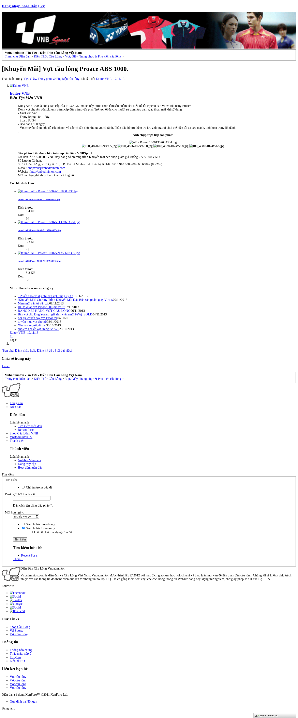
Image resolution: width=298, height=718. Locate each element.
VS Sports (16, 630)
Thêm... (18, 559)
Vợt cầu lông (18, 676)
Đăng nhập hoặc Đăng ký (23, 6)
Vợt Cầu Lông (19, 634)
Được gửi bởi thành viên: (21, 494)
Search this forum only (40, 528)
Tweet (6, 366)
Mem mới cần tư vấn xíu (33, 303)
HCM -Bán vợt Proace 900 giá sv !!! (41, 307)
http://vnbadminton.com (45, 171)
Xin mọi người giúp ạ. (32, 325)
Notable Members (29, 460)
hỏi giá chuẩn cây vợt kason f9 (37, 318)
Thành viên (17, 440)
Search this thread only (40, 524)
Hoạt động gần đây (30, 467)
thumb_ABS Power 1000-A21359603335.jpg (40, 261)
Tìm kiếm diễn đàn (30, 426)
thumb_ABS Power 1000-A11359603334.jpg (39, 230)
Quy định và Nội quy (23, 701)
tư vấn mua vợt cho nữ (32, 321)
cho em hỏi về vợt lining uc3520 (38, 329)
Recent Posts (26, 429)
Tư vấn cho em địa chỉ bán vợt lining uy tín (45, 296)
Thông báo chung (21, 650)
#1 (11, 336)
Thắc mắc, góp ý (20, 653)
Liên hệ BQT (18, 661)
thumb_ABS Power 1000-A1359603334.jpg (39, 199)
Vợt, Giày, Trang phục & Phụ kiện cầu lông (51, 78)
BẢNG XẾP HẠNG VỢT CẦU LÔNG (44, 310)
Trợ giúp (15, 657)
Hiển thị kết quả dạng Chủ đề (52, 532)
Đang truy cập (27, 464)
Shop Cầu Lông (20, 627)
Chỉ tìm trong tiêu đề (38, 487)
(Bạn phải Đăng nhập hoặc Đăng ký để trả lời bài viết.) (37, 350)
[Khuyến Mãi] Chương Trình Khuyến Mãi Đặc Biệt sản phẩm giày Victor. (65, 299)
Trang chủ (16, 403)
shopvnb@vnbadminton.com (46, 168)
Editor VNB (104, 78)
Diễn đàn (15, 406)
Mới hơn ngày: (14, 512)
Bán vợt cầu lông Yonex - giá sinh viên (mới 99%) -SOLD (55, 314)
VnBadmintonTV (21, 437)
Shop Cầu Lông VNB (24, 433)
